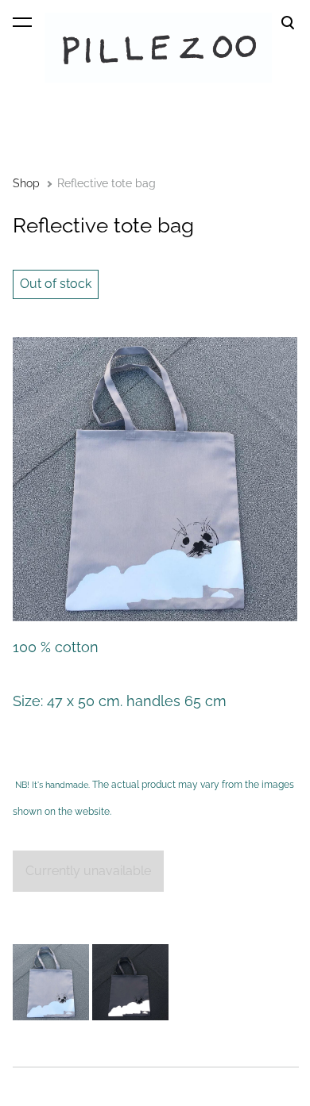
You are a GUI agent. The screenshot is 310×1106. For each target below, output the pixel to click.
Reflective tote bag (106, 183)
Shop (26, 183)
